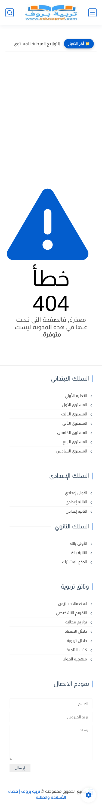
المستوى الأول (75, 404)
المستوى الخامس (72, 432)
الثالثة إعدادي (77, 502)
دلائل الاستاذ (76, 631)
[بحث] (9, 12)
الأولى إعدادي (76, 492)
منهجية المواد (75, 659)
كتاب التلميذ (77, 649)
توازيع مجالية (76, 622)
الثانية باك (79, 552)
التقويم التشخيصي (72, 612)
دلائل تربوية (77, 640)
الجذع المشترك (75, 561)
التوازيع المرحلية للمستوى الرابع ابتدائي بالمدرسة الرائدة (34, 43)
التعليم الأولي (76, 395)
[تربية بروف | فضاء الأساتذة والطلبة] (51, 12)
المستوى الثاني (75, 423)
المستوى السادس (72, 451)
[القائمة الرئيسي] (92, 12)
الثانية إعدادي (77, 511)
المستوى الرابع (75, 441)
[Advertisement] (51, 113)
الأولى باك (79, 543)
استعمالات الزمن (73, 603)
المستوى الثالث (74, 414)
